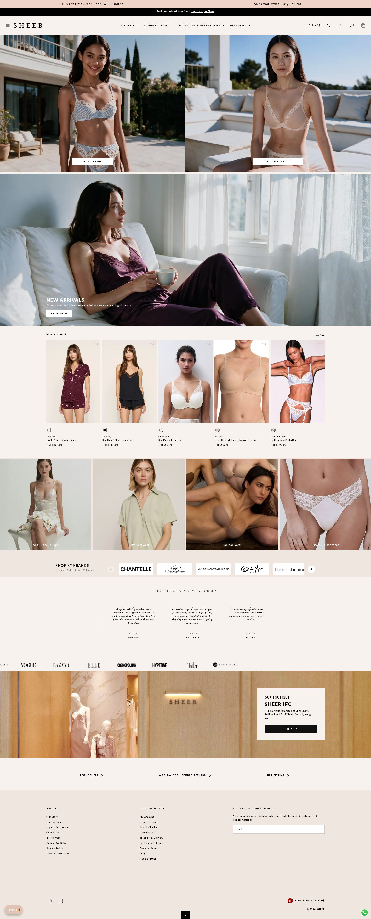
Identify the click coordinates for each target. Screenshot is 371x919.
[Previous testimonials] (101, 625)
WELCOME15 (113, 4)
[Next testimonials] (270, 625)
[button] (7, 25)
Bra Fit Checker (149, 827)
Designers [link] (238, 25)
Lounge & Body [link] (156, 25)
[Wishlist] (351, 26)
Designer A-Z (147, 832)
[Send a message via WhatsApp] (364, 912)
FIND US (291, 728)
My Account (147, 816)
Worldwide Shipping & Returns (182, 775)
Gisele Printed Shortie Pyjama (61, 439)
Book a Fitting (148, 858)
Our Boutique (54, 822)
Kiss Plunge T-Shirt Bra (170, 439)
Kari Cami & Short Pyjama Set (117, 439)
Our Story (52, 816)
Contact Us (52, 832)
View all (319, 335)
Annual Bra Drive (56, 843)
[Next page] (311, 569)
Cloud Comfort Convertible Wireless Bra (235, 439)
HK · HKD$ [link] (312, 25)
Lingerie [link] (128, 25)
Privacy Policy (54, 848)
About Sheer (89, 775)
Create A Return (149, 848)
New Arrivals (56, 334)
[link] (339, 25)
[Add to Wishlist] (95, 344)
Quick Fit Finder (149, 822)
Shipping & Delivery (151, 837)
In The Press (53, 837)
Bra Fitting (275, 775)
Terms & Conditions (57, 853)
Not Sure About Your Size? (185, 11)
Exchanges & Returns (152, 843)
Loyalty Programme (57, 827)
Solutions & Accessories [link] (200, 25)
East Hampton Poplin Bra (283, 439)
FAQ (142, 853)
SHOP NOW (59, 313)
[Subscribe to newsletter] (321, 829)
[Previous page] (111, 569)
